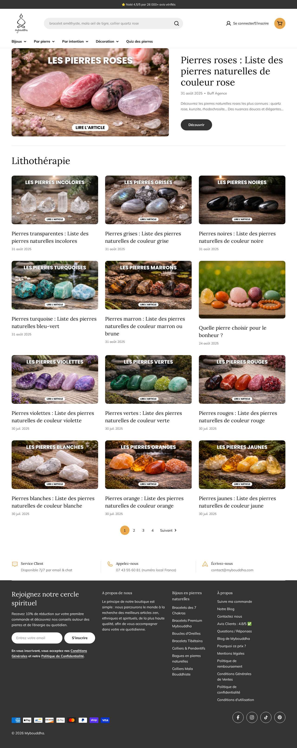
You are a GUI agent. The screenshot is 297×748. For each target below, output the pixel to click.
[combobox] (113, 23)
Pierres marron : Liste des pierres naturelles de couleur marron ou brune (145, 326)
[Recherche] (176, 23)
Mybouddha (34, 733)
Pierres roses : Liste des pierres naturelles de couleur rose (232, 71)
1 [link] (125, 530)
